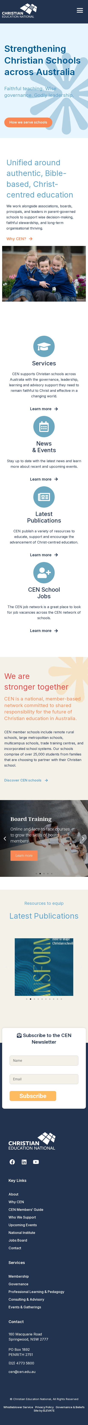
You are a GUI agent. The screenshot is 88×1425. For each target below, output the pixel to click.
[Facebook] (12, 1162)
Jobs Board (18, 1240)
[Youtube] (36, 1162)
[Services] (44, 346)
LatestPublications (44, 517)
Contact (15, 1248)
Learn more (24, 856)
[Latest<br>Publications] (44, 497)
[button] (4, 838)
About (13, 1194)
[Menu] (80, 10)
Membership (19, 1276)
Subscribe (32, 1096)
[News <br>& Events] (44, 426)
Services (44, 363)
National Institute (22, 1232)
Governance (18, 1284)
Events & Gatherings (25, 1307)
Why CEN (16, 1202)
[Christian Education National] (20, 10)
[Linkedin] (24, 1162)
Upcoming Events (23, 1225)
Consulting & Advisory (26, 1299)
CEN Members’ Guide (26, 1209)
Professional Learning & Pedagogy (36, 1292)
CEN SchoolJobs (44, 593)
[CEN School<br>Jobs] (44, 572)
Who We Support (22, 1217)
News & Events (44, 447)
